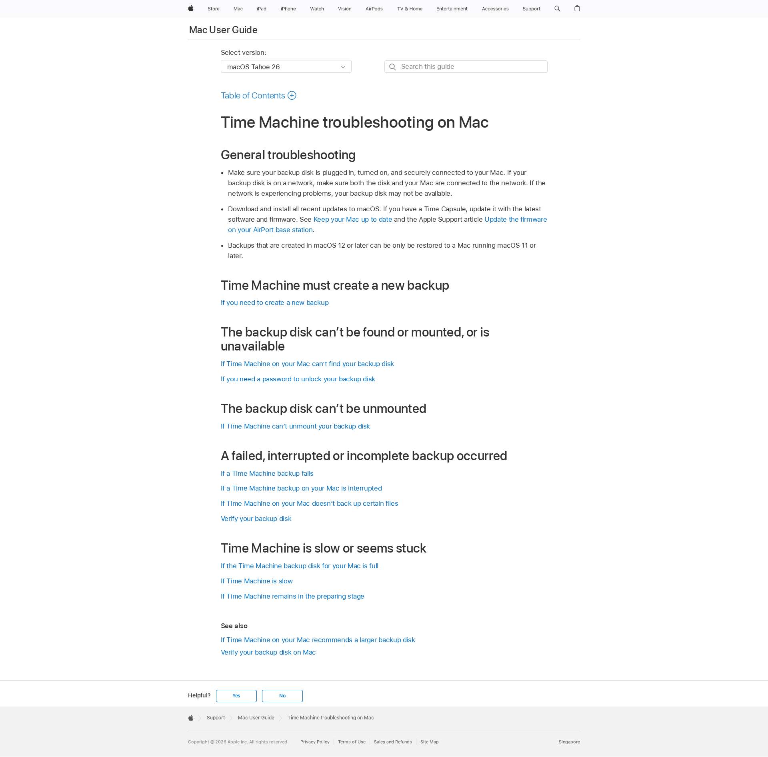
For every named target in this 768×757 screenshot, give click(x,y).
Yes (236, 696)
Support (216, 718)
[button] (557, 9)
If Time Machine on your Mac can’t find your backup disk (307, 364)
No (282, 696)
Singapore (569, 742)
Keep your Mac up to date (353, 219)
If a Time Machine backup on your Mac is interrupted (301, 488)
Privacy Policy (315, 742)
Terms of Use (352, 742)
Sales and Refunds (393, 742)
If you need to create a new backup (275, 302)
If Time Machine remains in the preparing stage (293, 596)
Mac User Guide (223, 30)
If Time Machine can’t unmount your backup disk (295, 426)
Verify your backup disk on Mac (268, 652)
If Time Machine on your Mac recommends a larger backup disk (318, 640)
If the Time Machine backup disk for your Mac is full (299, 566)
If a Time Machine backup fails (267, 473)
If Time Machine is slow (257, 581)
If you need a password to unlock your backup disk (298, 379)
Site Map (429, 742)
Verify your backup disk (256, 519)
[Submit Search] (393, 67)
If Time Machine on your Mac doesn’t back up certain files (309, 503)
